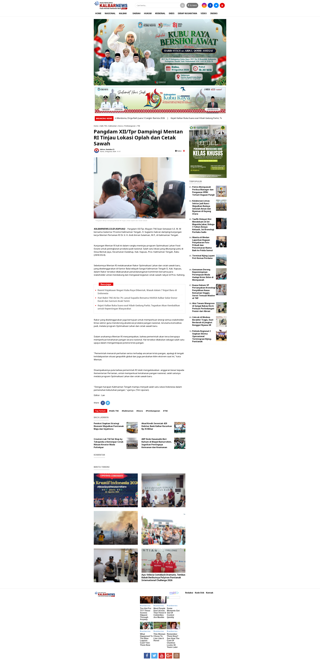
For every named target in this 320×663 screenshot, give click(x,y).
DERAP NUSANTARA (187, 13)
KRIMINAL (160, 13)
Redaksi (189, 592)
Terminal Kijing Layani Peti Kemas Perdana (203, 257)
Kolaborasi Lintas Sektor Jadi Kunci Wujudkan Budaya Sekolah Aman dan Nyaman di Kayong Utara (201, 207)
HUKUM (148, 13)
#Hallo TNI (114, 411)
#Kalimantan (127, 411)
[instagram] (204, 5)
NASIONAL (110, 13)
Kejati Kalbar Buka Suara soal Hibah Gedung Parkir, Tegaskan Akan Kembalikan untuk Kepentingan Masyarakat (201, 118)
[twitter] (216, 5)
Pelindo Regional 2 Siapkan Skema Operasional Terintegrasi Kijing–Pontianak (202, 336)
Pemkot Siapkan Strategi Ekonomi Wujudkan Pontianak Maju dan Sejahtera (109, 426)
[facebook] (210, 5)
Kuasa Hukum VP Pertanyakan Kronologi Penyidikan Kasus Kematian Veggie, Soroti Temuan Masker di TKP (203, 292)
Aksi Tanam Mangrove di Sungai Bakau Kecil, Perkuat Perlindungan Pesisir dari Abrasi (203, 307)
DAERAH (136, 13)
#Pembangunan (153, 411)
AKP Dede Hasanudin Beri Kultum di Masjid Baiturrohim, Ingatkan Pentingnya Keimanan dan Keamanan (157, 443)
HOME (98, 13)
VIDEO (204, 13)
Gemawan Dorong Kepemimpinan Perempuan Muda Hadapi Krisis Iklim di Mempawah (203, 274)
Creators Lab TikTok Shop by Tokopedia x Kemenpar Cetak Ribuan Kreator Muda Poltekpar (108, 443)
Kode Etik (199, 592)
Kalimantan (112, 126)
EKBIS (171, 13)
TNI (138, 126)
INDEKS (214, 13)
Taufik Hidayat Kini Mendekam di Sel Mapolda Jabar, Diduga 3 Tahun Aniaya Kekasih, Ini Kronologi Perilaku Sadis (203, 225)
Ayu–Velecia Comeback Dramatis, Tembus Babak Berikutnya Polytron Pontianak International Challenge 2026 (163, 577)
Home (96, 126)
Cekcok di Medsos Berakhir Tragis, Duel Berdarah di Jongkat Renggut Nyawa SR (202, 321)
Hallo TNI (103, 126)
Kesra (120, 126)
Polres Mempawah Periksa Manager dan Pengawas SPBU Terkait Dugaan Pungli (203, 191)
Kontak (209, 592)
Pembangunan (130, 126)
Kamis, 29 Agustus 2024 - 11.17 (110, 151)
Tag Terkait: (100, 411)
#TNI (165, 411)
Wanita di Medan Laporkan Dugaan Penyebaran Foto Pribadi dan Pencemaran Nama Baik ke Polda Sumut (202, 244)
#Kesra (139, 411)
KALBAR (123, 13)
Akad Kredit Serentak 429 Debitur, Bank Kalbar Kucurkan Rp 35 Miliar (157, 426)
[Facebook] (103, 403)
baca (179, 151)
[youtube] (222, 5)
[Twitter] (108, 403)
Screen (193, 5)
